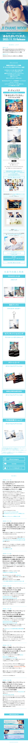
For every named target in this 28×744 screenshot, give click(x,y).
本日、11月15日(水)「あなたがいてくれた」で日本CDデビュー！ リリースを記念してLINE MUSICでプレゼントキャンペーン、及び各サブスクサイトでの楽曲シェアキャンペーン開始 (14, 51)
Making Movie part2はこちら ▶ (10, 622)
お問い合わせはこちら (14, 714)
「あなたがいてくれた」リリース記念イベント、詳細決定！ (13, 55)
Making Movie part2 (7, 621)
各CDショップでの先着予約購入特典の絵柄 (14, 628)
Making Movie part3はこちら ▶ (10, 598)
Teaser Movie (21, 691)
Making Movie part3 (7, 596)
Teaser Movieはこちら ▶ (8, 694)
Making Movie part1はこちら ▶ (10, 657)
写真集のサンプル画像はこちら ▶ (10, 572)
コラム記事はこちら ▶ (7, 548)
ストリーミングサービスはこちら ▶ (11, 512)
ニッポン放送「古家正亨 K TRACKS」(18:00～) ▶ (13, 581)
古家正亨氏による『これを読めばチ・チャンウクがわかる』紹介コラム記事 (14, 540)
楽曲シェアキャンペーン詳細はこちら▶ (12, 516)
